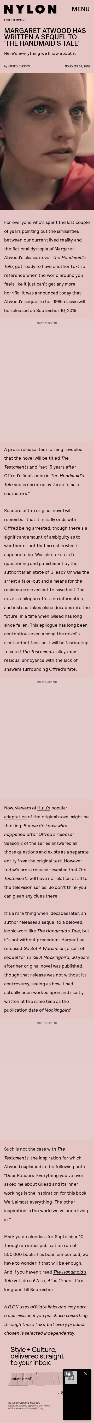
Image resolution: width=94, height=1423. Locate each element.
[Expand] (68, 1374)
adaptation (15, 816)
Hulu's (43, 807)
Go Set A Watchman (44, 948)
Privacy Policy (34, 1408)
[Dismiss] (85, 1374)
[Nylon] (30, 9)
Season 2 (14, 843)
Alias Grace (59, 1280)
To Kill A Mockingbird (47, 957)
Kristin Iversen (19, 66)
